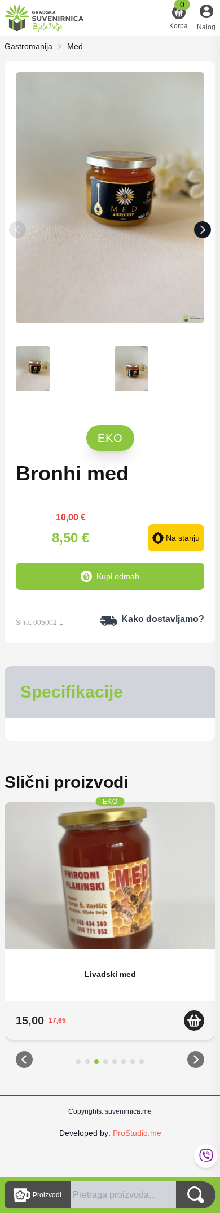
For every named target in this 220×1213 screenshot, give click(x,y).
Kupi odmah (117, 576)
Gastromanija (28, 46)
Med (75, 46)
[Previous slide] (17, 232)
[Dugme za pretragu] (195, 1194)
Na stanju (183, 537)
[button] (24, 1061)
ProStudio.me (137, 1132)
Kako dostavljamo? (162, 619)
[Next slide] (202, 232)
